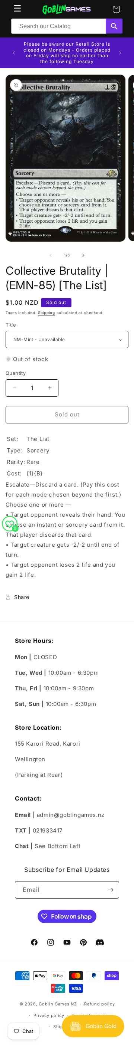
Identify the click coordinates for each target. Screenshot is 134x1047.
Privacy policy (49, 1015)
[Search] (114, 26)
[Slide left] (50, 255)
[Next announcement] (120, 53)
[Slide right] (83, 255)
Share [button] (21, 597)
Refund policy (99, 1004)
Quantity (16, 373)
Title (11, 325)
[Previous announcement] (14, 53)
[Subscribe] (110, 890)
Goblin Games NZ (58, 1004)
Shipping (46, 312)
